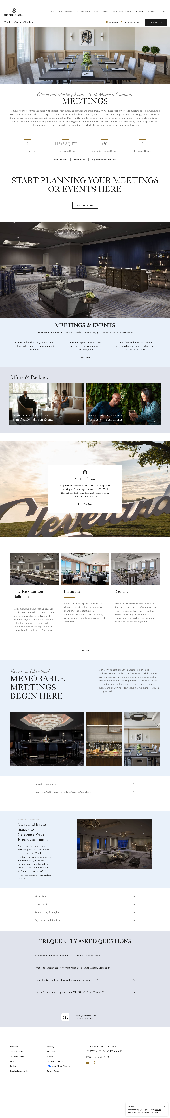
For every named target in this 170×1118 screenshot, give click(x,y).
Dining (105, 11)
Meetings (139, 11)
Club (96, 11)
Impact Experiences (45, 784)
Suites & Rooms (65, 11)
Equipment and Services (104, 159)
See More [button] (85, 357)
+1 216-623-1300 (132, 22)
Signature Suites (83, 11)
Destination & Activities (121, 11)
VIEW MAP (113, 22)
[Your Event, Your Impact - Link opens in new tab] (123, 404)
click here (155, 1112)
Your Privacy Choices (60, 1066)
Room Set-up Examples (47, 912)
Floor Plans (79, 159)
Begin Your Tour (85, 504)
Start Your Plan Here (85, 205)
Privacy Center (53, 1071)
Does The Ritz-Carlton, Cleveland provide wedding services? (66, 980)
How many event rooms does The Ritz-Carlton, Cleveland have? (68, 956)
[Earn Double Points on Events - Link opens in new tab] (46, 404)
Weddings (151, 11)
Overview (50, 11)
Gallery (163, 11)
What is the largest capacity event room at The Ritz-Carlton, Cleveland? (72, 968)
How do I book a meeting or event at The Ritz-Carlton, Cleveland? (69, 992)
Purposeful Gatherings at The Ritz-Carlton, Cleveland (63, 792)
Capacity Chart (59, 159)
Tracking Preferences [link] (56, 1061)
